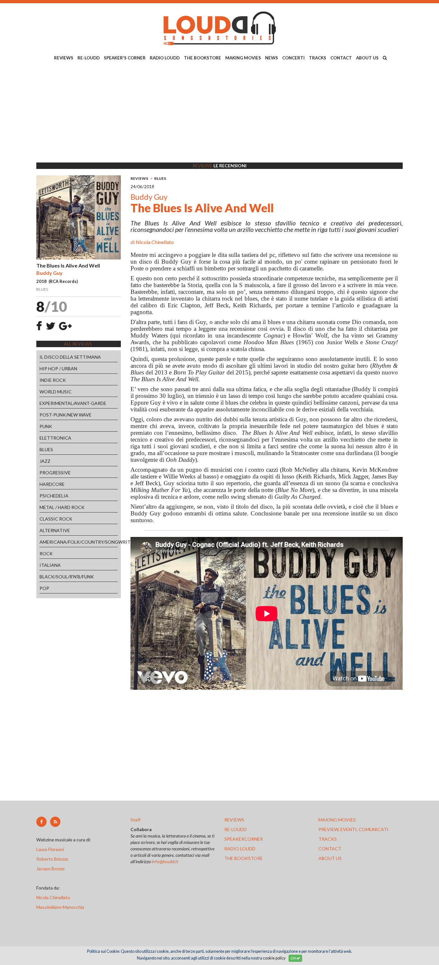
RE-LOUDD (88, 57)
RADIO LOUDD (165, 57)
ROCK (46, 553)
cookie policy (274, 958)
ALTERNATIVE (55, 530)
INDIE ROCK (53, 380)
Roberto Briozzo (52, 859)
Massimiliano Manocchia (60, 907)
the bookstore (243, 858)
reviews (234, 819)
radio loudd (239, 848)
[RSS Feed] (55, 822)
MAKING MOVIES (243, 57)
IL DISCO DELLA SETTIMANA (70, 357)
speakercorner (243, 839)
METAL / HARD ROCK (62, 507)
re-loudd (235, 829)
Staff (135, 819)
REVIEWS (63, 57)
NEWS (271, 57)
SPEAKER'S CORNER (125, 57)
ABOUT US (367, 57)
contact (329, 848)
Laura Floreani (51, 849)
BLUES (46, 449)
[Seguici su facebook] (41, 822)
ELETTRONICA (55, 438)
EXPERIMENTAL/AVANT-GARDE (73, 403)
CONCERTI (293, 57)
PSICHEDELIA (54, 495)
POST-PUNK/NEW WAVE (66, 414)
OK (293, 958)
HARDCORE (52, 484)
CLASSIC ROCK (56, 519)
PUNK (46, 426)
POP (44, 588)
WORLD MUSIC (56, 391)
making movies (337, 819)
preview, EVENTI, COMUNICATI (353, 829)
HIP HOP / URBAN (58, 368)
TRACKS (317, 57)
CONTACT (341, 57)
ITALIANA (50, 565)
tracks (327, 839)
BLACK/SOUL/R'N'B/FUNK (67, 576)
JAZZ (45, 461)
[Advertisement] (219, 113)
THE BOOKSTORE (202, 57)
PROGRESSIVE (55, 472)
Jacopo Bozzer (50, 868)
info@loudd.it (165, 861)
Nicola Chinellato (155, 242)
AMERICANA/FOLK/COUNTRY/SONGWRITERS (79, 542)
